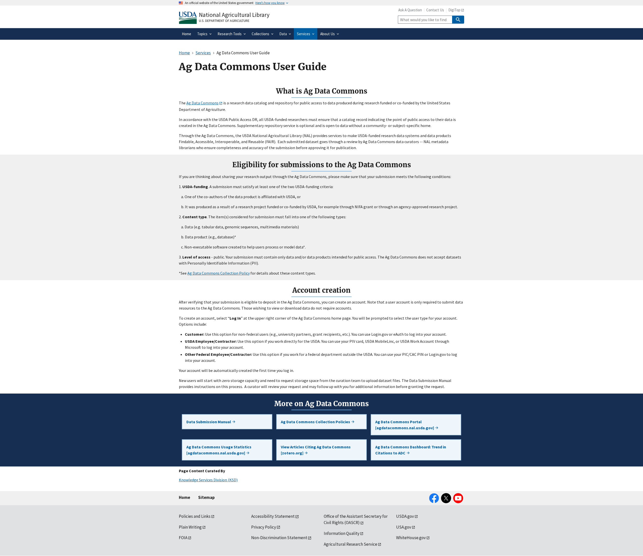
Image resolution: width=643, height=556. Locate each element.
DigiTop (454, 10)
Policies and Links (194, 516)
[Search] (458, 20)
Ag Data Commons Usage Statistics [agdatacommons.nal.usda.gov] (218, 449)
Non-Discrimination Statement (279, 537)
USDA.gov (405, 516)
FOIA (183, 537)
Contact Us (435, 10)
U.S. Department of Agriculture (224, 20)
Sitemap (206, 497)
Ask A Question (410, 10)
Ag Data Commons (202, 102)
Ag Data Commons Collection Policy (218, 273)
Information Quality (341, 533)
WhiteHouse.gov (411, 537)
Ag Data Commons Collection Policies (316, 421)
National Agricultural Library (234, 14)
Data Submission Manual (209, 421)
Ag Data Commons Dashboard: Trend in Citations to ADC (410, 449)
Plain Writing (190, 527)
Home (184, 497)
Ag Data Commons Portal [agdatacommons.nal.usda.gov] (405, 424)
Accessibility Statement (273, 516)
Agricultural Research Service (350, 544)
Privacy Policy (263, 527)
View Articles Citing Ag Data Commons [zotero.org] (316, 449)
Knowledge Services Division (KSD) (208, 479)
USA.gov (403, 527)
